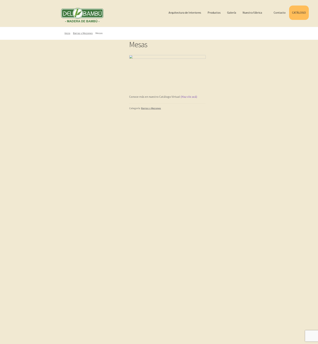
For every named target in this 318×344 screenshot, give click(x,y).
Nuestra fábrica (252, 12)
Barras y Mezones (83, 33)
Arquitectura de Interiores (185, 12)
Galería (231, 12)
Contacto (280, 12)
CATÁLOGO (299, 12)
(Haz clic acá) (188, 96)
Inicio (67, 33)
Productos (214, 12)
